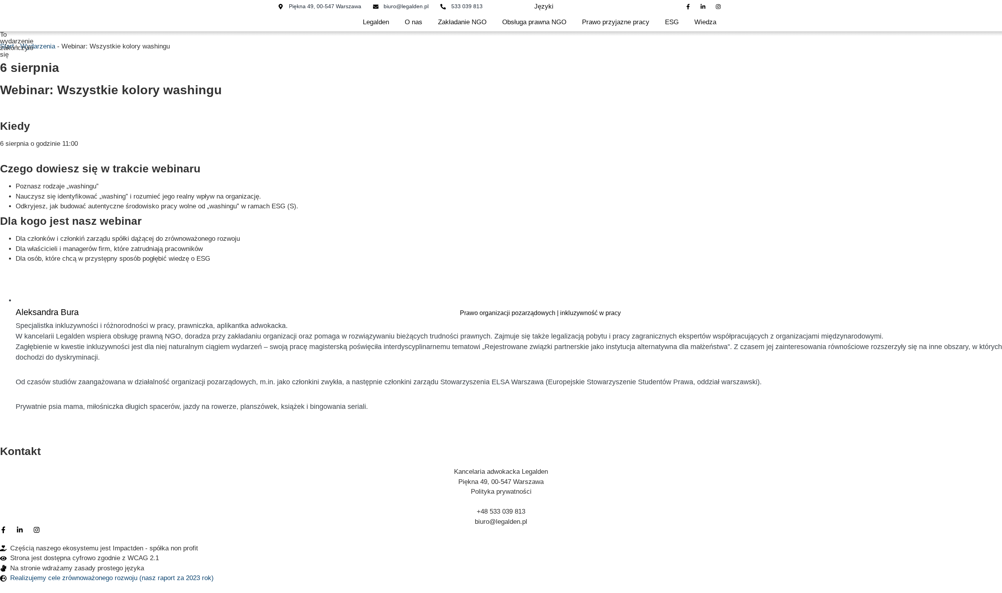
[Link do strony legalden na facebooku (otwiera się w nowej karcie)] (5, 530)
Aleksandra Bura (47, 312)
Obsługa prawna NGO (534, 22)
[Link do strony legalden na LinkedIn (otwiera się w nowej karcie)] (704, 6)
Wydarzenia (37, 46)
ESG (672, 22)
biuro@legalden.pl (501, 521)
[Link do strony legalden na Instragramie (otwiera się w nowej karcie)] (38, 530)
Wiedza (705, 22)
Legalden (376, 22)
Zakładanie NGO (462, 22)
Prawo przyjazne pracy (615, 22)
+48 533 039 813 (501, 511)
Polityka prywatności (501, 491)
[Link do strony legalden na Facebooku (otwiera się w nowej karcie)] (689, 6)
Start (7, 46)
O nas (413, 22)
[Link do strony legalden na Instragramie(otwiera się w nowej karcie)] (719, 6)
